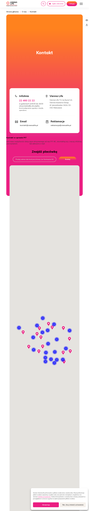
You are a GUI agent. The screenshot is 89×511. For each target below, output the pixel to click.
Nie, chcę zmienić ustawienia (72, 505)
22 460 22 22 (27, 100)
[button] (37, 325)
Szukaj (67, 159)
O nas (24, 12)
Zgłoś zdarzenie (57, 4)
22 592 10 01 (23, 144)
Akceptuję (46, 505)
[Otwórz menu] (81, 4)
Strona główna (12, 12)
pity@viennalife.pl (52, 144)
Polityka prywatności (44, 497)
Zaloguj (71, 4)
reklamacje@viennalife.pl (61, 125)
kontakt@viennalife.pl (29, 125)
